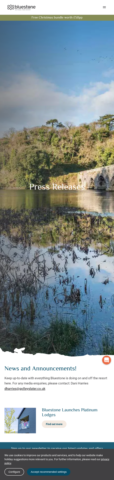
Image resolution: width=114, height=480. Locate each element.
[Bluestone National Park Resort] (21, 7)
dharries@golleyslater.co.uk (24, 388)
